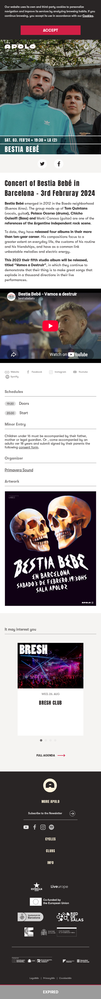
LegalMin (34, 978)
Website (15, 372)
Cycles (50, 839)
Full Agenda (46, 755)
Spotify (15, 376)
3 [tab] (50, 740)
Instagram (60, 372)
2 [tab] (46, 740)
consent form (28, 447)
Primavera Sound (19, 470)
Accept (50, 30)
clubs (50, 850)
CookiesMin (65, 978)
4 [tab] (55, 740)
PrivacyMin (49, 978)
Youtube (83, 372)
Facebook (37, 372)
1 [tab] (41, 740)
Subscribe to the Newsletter (45, 813)
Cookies (87, 15)
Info (50, 862)
